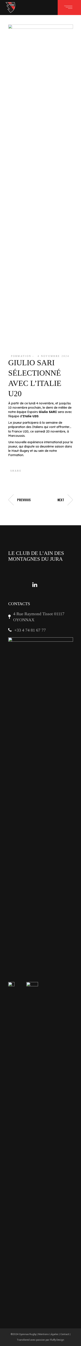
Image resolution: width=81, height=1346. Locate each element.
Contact (64, 1334)
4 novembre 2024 (54, 356)
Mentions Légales (48, 1334)
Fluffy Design (57, 1339)
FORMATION (21, 356)
